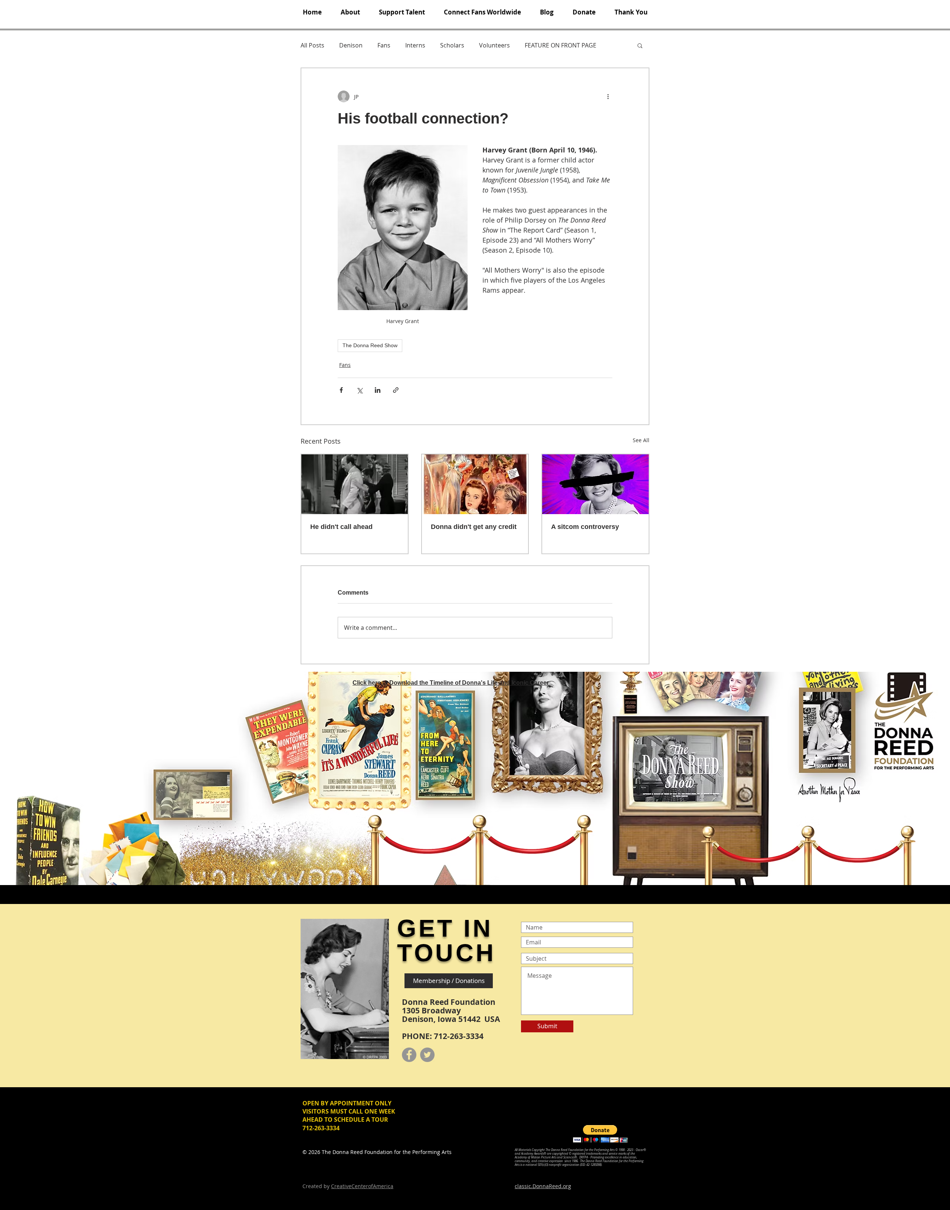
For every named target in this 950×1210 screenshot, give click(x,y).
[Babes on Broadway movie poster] (475, 484)
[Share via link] (395, 390)
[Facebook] (409, 1055)
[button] (350, 12)
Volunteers (494, 45)
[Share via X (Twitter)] (359, 390)
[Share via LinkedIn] (377, 390)
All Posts (312, 45)
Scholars (452, 45)
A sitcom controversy (585, 526)
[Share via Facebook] (341, 390)
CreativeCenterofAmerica (362, 1186)
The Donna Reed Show (370, 345)
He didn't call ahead (341, 526)
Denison (351, 45)
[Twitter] (427, 1055)
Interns (415, 45)
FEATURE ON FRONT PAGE (560, 45)
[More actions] (607, 96)
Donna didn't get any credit (474, 526)
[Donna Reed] (595, 484)
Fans (383, 45)
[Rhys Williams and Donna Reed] (354, 484)
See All (641, 440)
